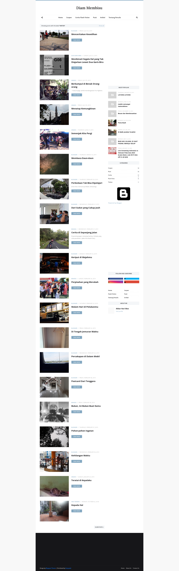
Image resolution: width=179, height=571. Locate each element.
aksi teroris (75, 502)
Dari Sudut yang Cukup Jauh (85, 207)
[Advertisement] (123, 37)
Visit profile (119, 311)
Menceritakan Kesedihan (84, 34)
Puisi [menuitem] (95, 17)
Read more (76, 40)
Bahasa (73, 229)
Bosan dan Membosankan (127, 113)
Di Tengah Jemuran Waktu (84, 331)
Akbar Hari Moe (122, 308)
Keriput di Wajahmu (81, 257)
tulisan (123, 182)
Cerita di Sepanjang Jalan (84, 232)
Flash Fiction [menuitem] (112, 294)
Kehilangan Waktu (80, 455)
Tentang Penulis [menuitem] (115, 17)
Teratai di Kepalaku (81, 480)
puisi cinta (123, 178)
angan (73, 80)
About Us (128, 568)
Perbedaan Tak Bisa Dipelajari (86, 183)
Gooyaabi (68, 568)
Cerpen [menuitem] (69, 17)
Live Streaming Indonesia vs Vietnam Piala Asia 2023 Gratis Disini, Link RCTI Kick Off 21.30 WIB (128, 154)
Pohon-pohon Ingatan (82, 430)
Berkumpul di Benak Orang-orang (85, 85)
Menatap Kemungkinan (83, 108)
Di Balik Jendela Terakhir (126, 132)
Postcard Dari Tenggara (83, 381)
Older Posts (99, 527)
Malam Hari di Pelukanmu (84, 306)
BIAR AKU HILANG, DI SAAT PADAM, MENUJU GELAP (128, 142)
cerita (123, 175)
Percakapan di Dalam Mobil (85, 356)
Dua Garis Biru (76, 55)
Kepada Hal (77, 505)
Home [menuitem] (60, 17)
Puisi (123, 171)
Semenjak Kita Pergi (81, 133)
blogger (74, 31)
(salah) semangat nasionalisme (124, 105)
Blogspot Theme (51, 568)
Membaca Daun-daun (82, 158)
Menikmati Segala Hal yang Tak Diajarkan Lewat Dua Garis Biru (87, 61)
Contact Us (136, 568)
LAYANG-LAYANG (124, 95)
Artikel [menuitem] (102, 17)
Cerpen (123, 168)
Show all (101, 26)
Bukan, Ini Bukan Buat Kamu (86, 406)
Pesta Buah (122, 123)
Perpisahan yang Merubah (84, 282)
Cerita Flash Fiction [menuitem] (82, 17)
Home (123, 568)
